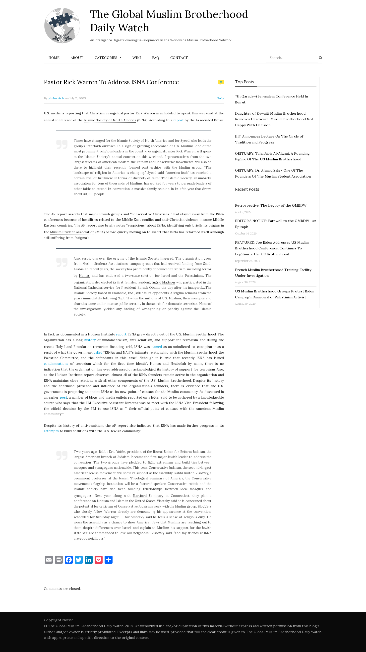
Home (54, 57)
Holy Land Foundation (74, 347)
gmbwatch (56, 98)
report (178, 120)
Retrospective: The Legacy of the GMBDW (270, 205)
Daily (220, 98)
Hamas (84, 276)
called (98, 352)
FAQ (155, 57)
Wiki (136, 57)
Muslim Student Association (72, 232)
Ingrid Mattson (163, 282)
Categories (106, 57)
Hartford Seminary (148, 496)
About (77, 57)
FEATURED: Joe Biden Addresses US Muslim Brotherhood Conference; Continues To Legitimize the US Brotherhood (272, 248)
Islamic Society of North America (110, 120)
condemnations (56, 364)
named (156, 347)
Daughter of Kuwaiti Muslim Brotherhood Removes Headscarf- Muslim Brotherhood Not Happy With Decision (274, 119)
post (63, 397)
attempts (51, 431)
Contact (179, 57)
